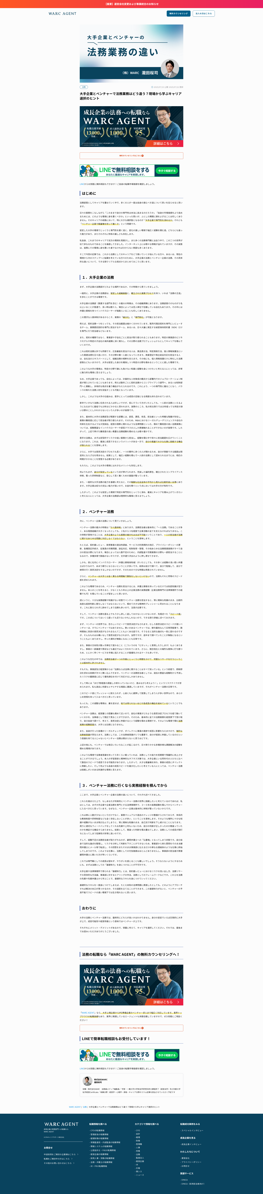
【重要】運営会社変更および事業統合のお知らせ (131, 4)
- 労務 (137, 1151)
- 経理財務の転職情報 (98, 1138)
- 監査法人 (139, 1158)
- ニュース (139, 1175)
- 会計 (137, 1134)
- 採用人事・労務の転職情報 (101, 1158)
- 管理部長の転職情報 (98, 1134)
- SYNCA (184, 1180)
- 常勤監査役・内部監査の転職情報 (104, 1142)
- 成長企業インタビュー (190, 1144)
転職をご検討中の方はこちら (57, 1158)
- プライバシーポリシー (190, 1162)
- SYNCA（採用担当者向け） (192, 1184)
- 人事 (137, 1147)
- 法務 (137, 1154)
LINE (82, 184)
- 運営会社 (184, 1158)
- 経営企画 (139, 1161)
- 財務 (137, 1140)
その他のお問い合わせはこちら (58, 1163)
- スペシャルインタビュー (191, 1130)
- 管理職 (138, 1144)
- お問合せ (184, 1166)
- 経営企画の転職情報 (98, 1154)
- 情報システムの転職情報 (100, 1146)
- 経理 (137, 1137)
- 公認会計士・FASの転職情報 (102, 1150)
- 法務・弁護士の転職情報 (100, 1162)
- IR (136, 1164)
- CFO (137, 1130)
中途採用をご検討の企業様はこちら (60, 1154)
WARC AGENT (88, 1012)
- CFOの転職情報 (96, 1130)
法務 (85, 1107)
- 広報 (137, 1168)
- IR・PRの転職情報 (98, 1166)
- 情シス (138, 1171)
